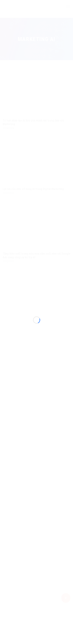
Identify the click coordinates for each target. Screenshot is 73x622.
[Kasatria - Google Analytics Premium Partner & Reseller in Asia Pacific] (36, 306)
